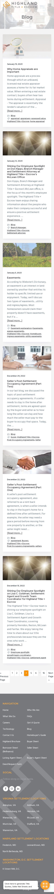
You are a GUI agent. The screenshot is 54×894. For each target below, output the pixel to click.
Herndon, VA (33, 811)
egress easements (15, 331)
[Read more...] (14, 111)
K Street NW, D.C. (11, 869)
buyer (13, 437)
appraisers (25, 118)
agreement (16, 541)
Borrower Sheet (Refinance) (10, 750)
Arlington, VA (9, 805)
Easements (13, 277)
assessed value (38, 118)
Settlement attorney (16, 233)
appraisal (15, 118)
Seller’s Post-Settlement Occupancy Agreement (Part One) (24, 487)
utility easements (33, 336)
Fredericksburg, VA (12, 811)
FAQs (29, 716)
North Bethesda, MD (13, 851)
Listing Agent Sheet (12, 758)
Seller (38, 440)
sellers (38, 546)
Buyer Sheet (33, 741)
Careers (6, 723)
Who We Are (33, 710)
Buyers (25, 541)
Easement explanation (21, 328)
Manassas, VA (9, 818)
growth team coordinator (19, 655)
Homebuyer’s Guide (36, 735)
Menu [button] (46, 5)
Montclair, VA (9, 824)
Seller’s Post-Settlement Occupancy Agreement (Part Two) (24, 384)
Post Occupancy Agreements (21, 440)
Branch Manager (18, 227)
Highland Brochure (11, 741)
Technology (8, 729)
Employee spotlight (20, 652)
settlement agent (38, 658)
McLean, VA (33, 818)
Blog (13, 116)
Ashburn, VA (33, 805)
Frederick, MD (9, 845)
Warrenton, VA (10, 830)
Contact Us (8, 735)
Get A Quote (33, 723)
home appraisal (37, 121)
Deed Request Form (12, 764)
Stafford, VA (33, 824)
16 (44, 673)
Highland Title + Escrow (18, 121)
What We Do (9, 716)
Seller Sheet (32, 748)
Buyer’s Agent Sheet (37, 758)
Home (5, 710)
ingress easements (16, 336)
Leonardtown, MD (36, 845)
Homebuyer (35, 334)
